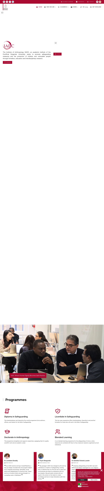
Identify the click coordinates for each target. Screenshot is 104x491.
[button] (2, 354)
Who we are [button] (50, 7)
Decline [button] (82, 479)
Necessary (85, 484)
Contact (91, 1)
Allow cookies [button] (94, 479)
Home (40, 7)
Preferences (85, 486)
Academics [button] (63, 7)
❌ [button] (101, 470)
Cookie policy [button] (81, 476)
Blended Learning (68, 1)
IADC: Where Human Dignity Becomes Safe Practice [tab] (48, 381)
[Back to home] (5, 7)
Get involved (96, 7)
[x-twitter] (4, 2)
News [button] (75, 7)
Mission (8, 62)
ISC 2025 (85, 7)
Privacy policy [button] (88, 476)
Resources (81, 1)
